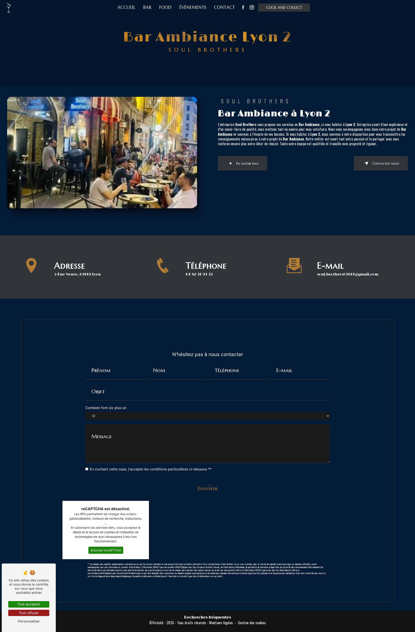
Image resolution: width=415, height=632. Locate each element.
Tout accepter (28, 604)
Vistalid (157, 622)
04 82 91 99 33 (199, 274)
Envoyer (207, 488)
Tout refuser (29, 613)
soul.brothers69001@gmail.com (347, 274)
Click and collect (284, 7)
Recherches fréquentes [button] (207, 617)
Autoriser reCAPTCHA (106, 550)
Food (165, 7)
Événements (192, 7)
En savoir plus (247, 163)
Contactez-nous (385, 163)
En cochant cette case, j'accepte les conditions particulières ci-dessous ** (151, 469)
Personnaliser (29, 621)
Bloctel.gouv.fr (161, 576)
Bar (147, 7)
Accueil (126, 7)
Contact (224, 7)
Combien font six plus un (105, 408)
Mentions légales (221, 622)
